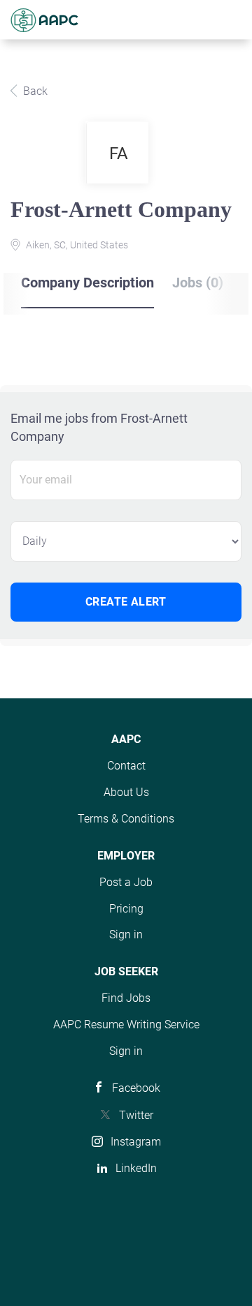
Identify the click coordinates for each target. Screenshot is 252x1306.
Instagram (136, 1141)
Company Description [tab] (87, 282)
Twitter (136, 1115)
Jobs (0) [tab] (197, 282)
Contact (126, 765)
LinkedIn (136, 1168)
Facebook (136, 1088)
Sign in (126, 934)
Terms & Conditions (126, 818)
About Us (126, 792)
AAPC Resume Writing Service (126, 1024)
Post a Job (126, 882)
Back (34, 91)
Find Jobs (126, 998)
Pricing (126, 908)
